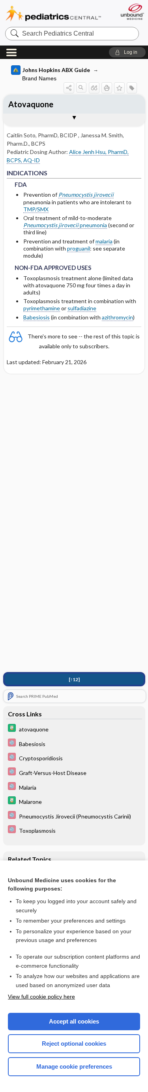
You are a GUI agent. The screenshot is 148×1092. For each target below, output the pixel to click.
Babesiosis (36, 317)
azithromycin (117, 317)
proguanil (78, 248)
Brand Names (39, 78)
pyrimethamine (41, 308)
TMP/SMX (36, 209)
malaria (104, 241)
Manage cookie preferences (74, 1066)
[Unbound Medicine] (132, 12)
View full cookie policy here (41, 996)
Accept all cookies (74, 1021)
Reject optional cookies (74, 1043)
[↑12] (74, 679)
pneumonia (93, 225)
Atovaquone (30, 104)
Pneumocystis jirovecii (86, 194)
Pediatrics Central (53, 14)
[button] (127, 52)
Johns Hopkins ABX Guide (56, 69)
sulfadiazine (81, 308)
